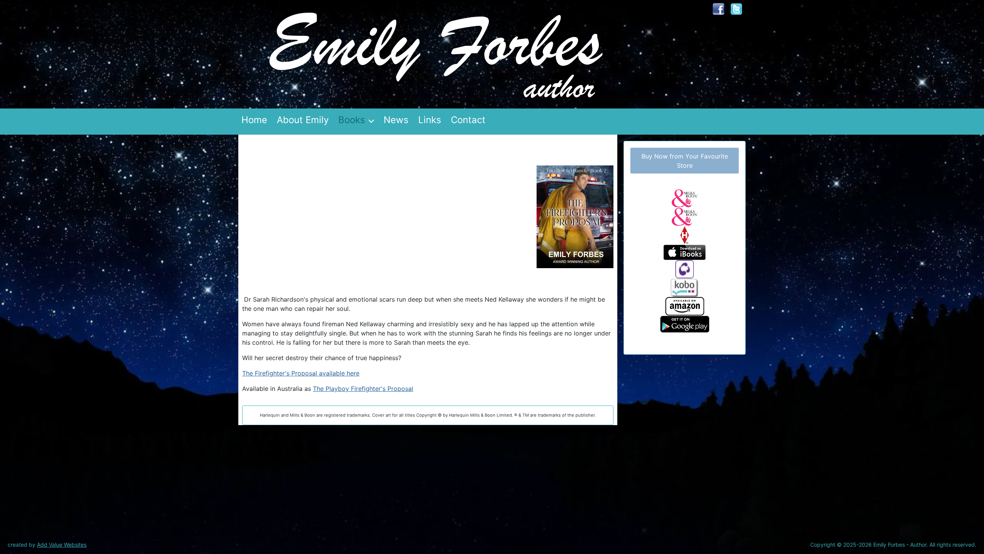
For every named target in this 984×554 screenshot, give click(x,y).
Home (254, 119)
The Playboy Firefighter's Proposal (363, 388)
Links (429, 119)
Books (351, 119)
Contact (468, 119)
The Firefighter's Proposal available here (300, 373)
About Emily (303, 119)
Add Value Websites (61, 544)
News (396, 119)
